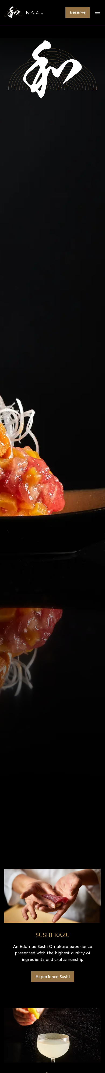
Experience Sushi (53, 976)
